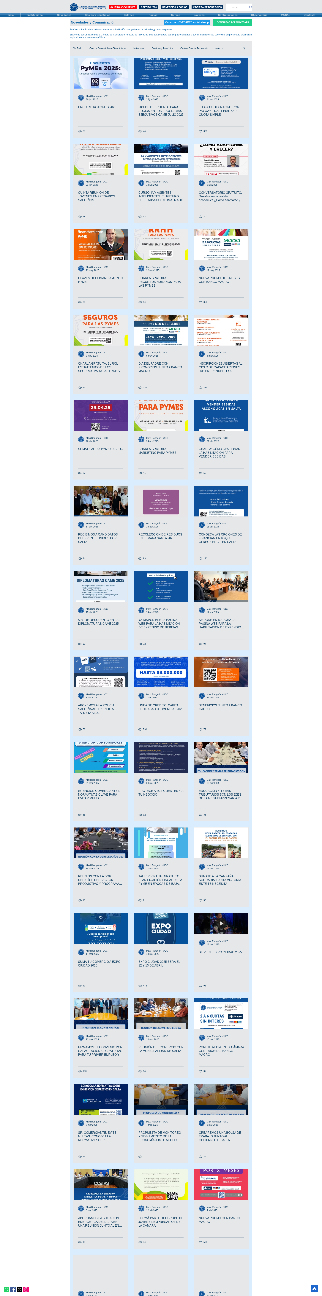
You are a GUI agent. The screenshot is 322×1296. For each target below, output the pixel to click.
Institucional (138, 48)
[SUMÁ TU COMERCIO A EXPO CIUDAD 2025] (101, 928)
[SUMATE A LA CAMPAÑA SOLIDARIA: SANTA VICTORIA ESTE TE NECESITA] (221, 842)
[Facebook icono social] (13, 1289)
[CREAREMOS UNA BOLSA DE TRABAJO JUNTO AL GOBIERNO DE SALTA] (221, 1099)
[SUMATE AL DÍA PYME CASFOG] (101, 415)
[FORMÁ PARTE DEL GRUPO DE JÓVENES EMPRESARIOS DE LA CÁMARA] (161, 1184)
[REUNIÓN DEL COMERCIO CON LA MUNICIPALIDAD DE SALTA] (161, 1013)
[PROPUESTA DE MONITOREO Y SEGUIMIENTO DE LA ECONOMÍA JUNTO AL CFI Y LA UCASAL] (161, 1099)
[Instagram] (26, 1289)
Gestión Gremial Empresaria (194, 48)
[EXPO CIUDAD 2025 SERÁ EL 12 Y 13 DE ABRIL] (161, 928)
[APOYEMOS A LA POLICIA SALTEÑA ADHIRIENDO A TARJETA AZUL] (101, 672)
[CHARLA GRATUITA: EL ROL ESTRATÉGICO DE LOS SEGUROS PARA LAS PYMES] (101, 330)
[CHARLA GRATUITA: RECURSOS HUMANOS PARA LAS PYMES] (161, 244)
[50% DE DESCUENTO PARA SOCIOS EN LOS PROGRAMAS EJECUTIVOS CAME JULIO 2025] (161, 73)
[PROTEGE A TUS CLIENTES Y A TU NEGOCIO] (161, 757)
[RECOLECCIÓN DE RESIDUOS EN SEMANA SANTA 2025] (161, 501)
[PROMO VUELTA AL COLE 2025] (101, 1270)
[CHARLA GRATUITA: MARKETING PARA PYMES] (161, 415)
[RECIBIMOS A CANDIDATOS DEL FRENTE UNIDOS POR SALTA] (101, 501)
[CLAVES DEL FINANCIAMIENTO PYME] (101, 244)
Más (217, 48)
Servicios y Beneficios (162, 48)
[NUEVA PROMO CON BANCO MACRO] (221, 1184)
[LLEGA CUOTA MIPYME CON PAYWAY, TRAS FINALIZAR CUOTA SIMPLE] (221, 73)
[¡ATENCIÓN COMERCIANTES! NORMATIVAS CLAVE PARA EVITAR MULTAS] (101, 757)
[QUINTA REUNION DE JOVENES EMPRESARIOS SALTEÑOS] (101, 159)
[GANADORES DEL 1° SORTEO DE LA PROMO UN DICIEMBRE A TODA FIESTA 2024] (161, 1270)
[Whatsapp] (6, 1289)
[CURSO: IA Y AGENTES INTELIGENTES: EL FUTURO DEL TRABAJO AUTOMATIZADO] (161, 159)
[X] (19, 1289)
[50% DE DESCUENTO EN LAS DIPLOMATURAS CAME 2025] (101, 586)
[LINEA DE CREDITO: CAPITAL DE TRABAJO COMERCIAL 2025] (161, 672)
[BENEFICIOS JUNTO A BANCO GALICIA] (221, 672)
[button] (244, 49)
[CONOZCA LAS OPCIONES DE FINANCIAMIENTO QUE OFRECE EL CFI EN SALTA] (221, 501)
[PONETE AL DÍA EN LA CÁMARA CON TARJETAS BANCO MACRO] (221, 1013)
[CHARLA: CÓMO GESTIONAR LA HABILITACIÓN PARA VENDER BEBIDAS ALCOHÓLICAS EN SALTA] (221, 415)
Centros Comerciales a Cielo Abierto (107, 48)
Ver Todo (77, 48)
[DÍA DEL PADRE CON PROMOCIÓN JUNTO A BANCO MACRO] (161, 330)
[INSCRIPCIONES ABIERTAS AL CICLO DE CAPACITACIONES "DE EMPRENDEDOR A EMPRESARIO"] (221, 330)
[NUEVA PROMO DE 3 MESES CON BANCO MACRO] (221, 244)
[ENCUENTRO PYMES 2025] (101, 73)
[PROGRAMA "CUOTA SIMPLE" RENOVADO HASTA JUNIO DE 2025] (221, 1270)
